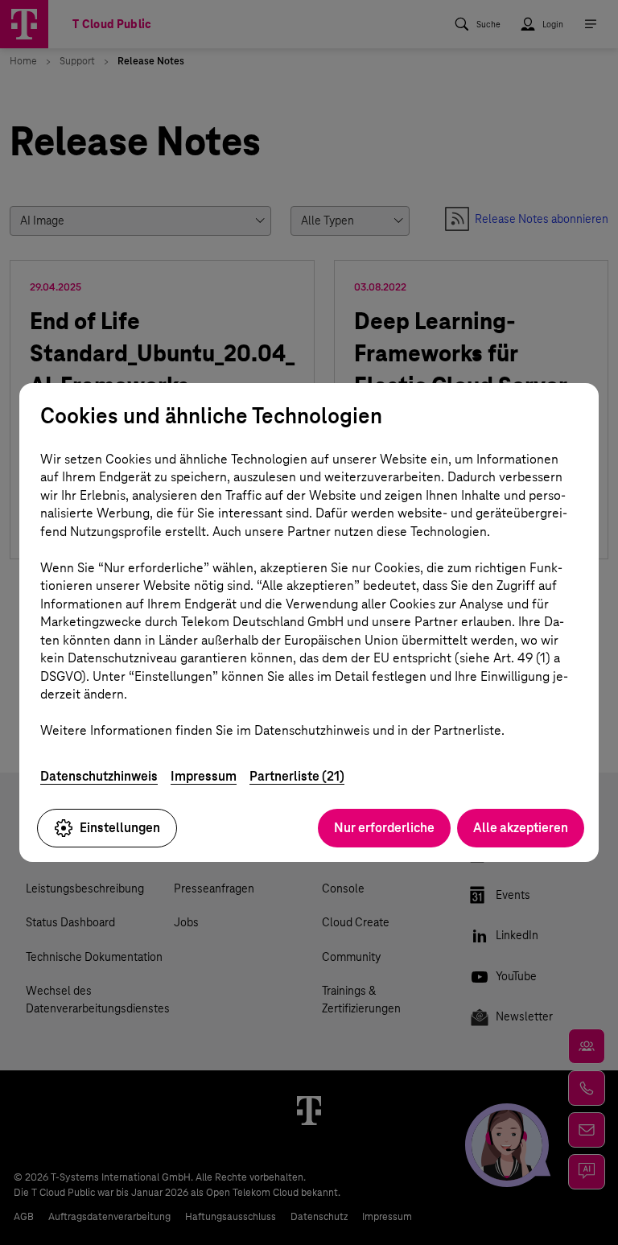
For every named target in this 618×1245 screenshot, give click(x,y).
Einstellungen (120, 827)
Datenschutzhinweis (99, 776)
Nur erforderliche (384, 827)
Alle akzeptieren (520, 827)
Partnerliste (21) (296, 776)
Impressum (204, 776)
